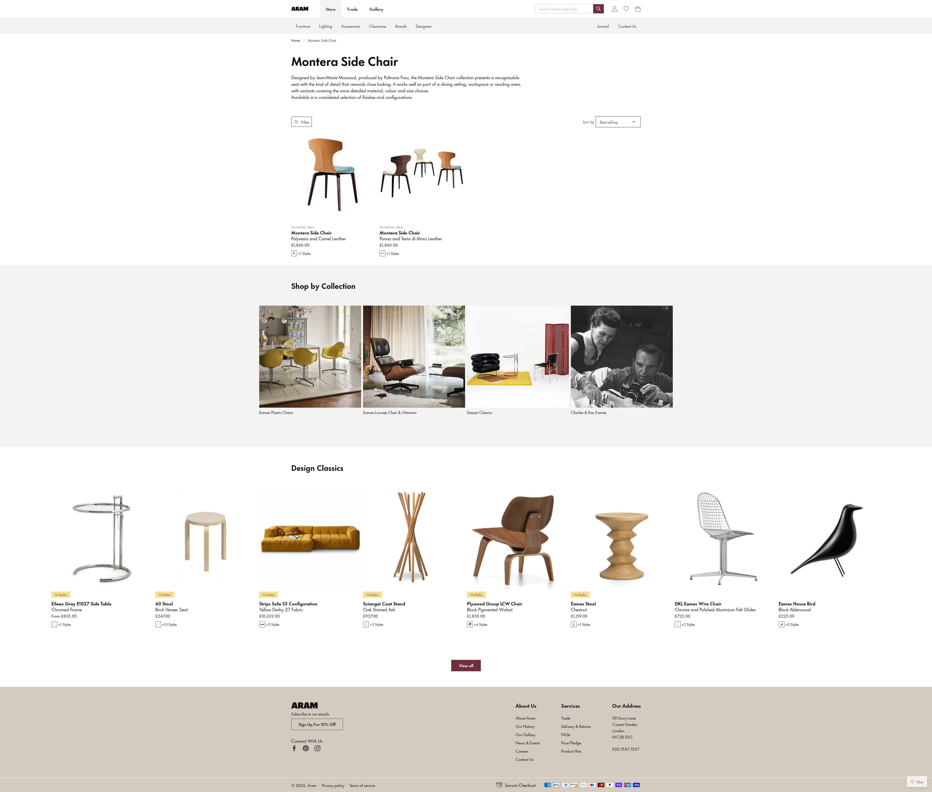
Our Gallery (525, 734)
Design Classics (479, 412)
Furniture (303, 26)
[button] (569, 8)
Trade (352, 9)
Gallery (376, 9)
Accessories (350, 26)
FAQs (565, 734)
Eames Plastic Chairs (276, 412)
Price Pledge (571, 742)
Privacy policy (333, 785)
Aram (312, 785)
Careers (522, 751)
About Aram (526, 718)
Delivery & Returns (576, 726)
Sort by (588, 122)
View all (466, 665)
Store (330, 9)
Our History (525, 726)
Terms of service (362, 785)
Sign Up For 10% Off (317, 724)
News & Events (528, 742)
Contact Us (524, 759)
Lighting (325, 26)
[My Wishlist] (626, 9)
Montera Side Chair (322, 40)
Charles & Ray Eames (588, 412)
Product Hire (571, 751)
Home (295, 40)
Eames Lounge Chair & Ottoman (389, 412)
